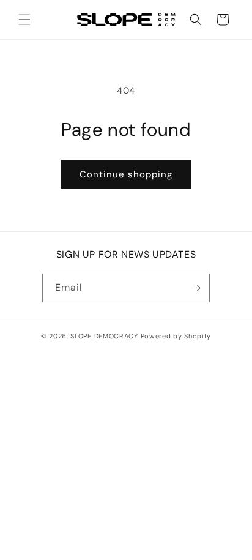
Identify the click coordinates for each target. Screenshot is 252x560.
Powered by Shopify (176, 336)
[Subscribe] (195, 288)
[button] (24, 19)
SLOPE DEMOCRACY (104, 336)
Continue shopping (126, 174)
